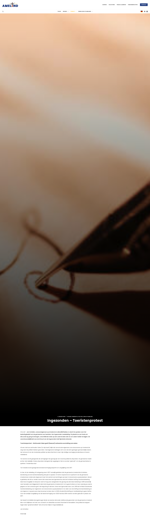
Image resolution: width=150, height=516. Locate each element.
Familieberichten (133, 4)
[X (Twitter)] (147, 11)
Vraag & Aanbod (121, 4)
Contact (143, 4)
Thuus (59, 11)
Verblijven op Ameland (84, 11)
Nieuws (65, 11)
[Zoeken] (3, 11)
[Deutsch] (142, 11)
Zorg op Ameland (88, 416)
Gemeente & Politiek (77, 416)
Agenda (104, 4)
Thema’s (72, 11)
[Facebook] (144, 11)
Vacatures (112, 4)
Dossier (69, 416)
